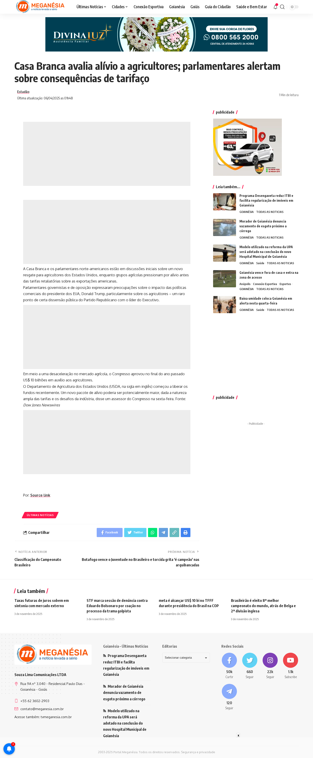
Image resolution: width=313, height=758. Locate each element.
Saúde (260, 263)
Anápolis (244, 284)
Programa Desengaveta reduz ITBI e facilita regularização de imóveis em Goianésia (266, 200)
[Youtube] (290, 666)
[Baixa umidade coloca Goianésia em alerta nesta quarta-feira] (224, 304)
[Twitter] (249, 666)
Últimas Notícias (40, 515)
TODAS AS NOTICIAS (269, 212)
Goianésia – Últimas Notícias (125, 646)
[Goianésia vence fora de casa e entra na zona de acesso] (224, 278)
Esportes (285, 284)
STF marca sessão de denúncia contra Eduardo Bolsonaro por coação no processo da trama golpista (117, 605)
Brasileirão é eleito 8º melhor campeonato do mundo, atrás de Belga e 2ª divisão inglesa (263, 605)
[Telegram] (229, 697)
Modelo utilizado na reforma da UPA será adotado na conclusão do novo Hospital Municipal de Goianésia (266, 251)
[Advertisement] (106, 154)
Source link (40, 495)
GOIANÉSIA (246, 212)
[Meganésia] (40, 7)
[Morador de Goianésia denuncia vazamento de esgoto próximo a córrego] (224, 227)
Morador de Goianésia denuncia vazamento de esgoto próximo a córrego (263, 226)
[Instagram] (270, 666)
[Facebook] (229, 666)
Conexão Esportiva (265, 284)
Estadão (23, 92)
